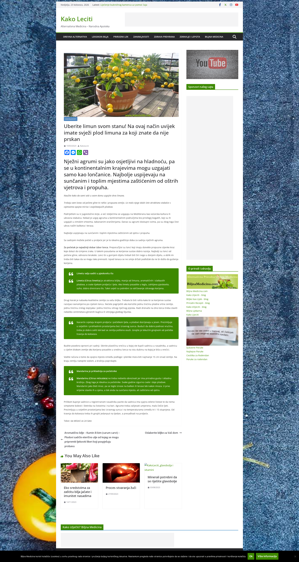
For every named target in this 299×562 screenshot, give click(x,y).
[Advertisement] (181, 19)
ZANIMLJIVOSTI (141, 36)
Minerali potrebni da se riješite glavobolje (162, 479)
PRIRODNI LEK (120, 36)
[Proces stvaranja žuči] (121, 465)
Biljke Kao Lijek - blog (197, 299)
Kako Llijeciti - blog (196, 295)
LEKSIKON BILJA (100, 36)
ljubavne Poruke (194, 347)
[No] (295, 556)
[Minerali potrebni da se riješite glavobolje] (163, 465)
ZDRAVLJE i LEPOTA (190, 36)
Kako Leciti (77, 18)
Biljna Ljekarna (194, 310)
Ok (251, 556)
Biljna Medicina (214, 36)
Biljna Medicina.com (197, 291)
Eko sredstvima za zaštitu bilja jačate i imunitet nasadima (77, 492)
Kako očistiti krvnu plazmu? (114, 3)
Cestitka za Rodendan (197, 355)
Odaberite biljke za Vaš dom (161, 432)
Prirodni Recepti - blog (198, 303)
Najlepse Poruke (194, 351)
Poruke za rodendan (196, 359)
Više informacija (267, 556)
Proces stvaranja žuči (121, 488)
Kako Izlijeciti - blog (196, 306)
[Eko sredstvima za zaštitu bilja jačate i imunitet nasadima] (79, 465)
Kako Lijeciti (192, 314)
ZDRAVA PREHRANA (164, 36)
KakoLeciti (84, 146)
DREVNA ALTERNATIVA (75, 36)
